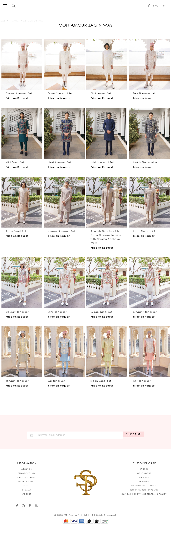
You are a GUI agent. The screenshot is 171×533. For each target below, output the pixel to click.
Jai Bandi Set (56, 381)
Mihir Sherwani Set (102, 162)
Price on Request (17, 98)
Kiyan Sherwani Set (145, 231)
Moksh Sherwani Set (145, 162)
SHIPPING (144, 481)
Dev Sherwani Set (144, 93)
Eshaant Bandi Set (145, 312)
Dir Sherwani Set (101, 93)
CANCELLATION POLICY (144, 485)
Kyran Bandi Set (16, 231)
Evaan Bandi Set (101, 312)
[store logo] (84, 6)
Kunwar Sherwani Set (61, 231)
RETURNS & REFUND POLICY (144, 489)
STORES (144, 469)
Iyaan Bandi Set (101, 381)
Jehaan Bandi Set (17, 381)
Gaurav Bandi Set (17, 312)
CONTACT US (144, 473)
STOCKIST (26, 494)
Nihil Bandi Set (15, 162)
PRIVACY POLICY (26, 473)
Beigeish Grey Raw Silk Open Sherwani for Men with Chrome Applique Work (106, 237)
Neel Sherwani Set (59, 162)
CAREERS (144, 477)
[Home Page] (85, 482)
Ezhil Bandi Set (57, 312)
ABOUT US (26, 469)
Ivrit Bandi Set (142, 381)
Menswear (14, 21)
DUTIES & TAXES (26, 481)
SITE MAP (26, 489)
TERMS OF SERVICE (26, 477)
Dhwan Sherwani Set (19, 93)
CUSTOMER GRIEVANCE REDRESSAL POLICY (144, 494)
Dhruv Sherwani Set (60, 93)
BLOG (27, 485)
